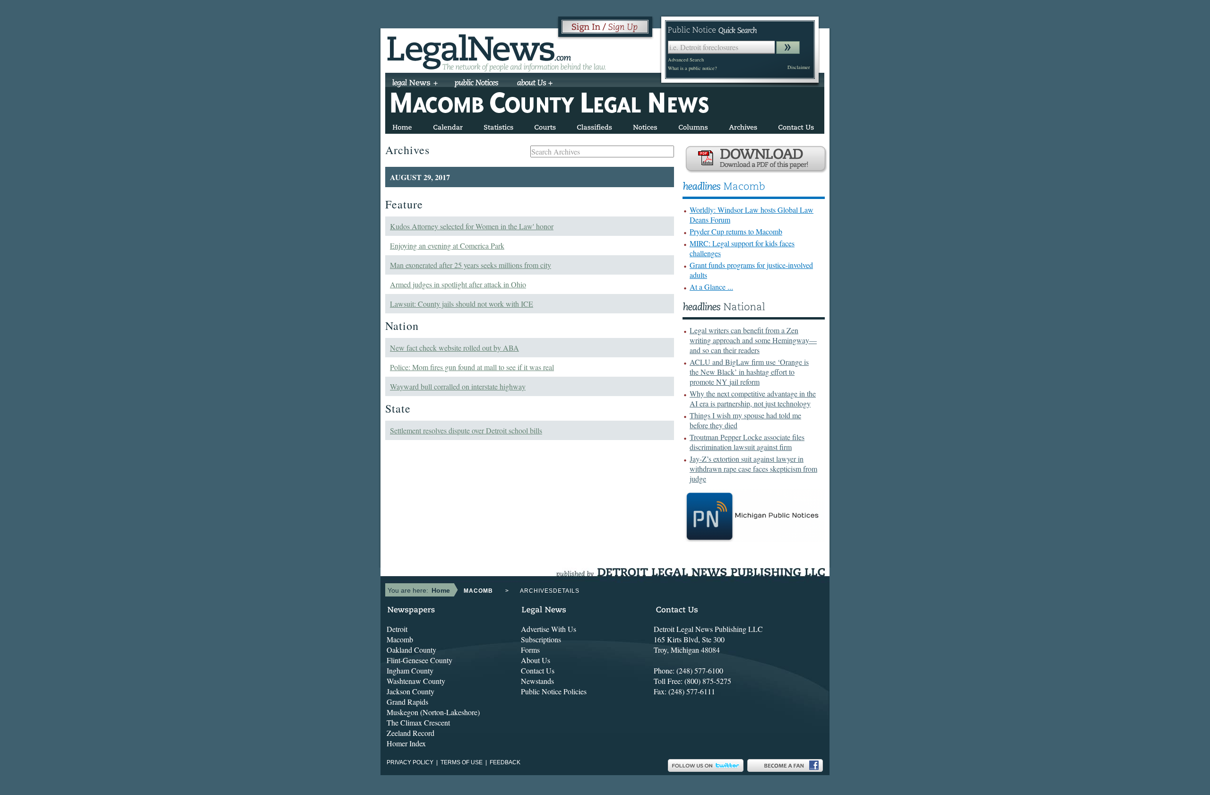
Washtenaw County (416, 681)
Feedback (505, 762)
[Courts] (545, 125)
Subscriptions (541, 639)
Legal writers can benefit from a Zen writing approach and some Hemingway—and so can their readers (753, 340)
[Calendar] (448, 125)
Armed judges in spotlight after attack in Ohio (458, 284)
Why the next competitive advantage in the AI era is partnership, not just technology (753, 398)
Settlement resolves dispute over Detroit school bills (466, 430)
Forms (530, 650)
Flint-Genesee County (419, 660)
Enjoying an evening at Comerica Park (447, 246)
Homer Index (406, 743)
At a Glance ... (711, 287)
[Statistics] (498, 125)
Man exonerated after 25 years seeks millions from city (470, 265)
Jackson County (410, 691)
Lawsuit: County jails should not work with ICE (461, 304)
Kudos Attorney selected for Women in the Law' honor (471, 226)
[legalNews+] (415, 84)
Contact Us (537, 670)
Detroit (397, 629)
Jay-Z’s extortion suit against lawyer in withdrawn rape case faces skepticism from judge (753, 469)
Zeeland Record (410, 733)
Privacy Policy (410, 762)
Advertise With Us (548, 629)
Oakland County (411, 650)
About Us (535, 660)
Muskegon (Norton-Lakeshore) (433, 712)
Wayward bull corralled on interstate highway (458, 386)
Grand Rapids (407, 702)
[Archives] (743, 125)
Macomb (400, 639)
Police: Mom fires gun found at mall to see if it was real (472, 367)
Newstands (537, 681)
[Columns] (693, 125)
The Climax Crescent (418, 722)
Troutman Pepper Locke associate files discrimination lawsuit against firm (747, 442)
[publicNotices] (476, 84)
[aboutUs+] (535, 84)
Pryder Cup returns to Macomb (736, 231)
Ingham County (410, 670)
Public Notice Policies (554, 691)
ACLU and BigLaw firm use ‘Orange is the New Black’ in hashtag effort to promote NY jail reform (749, 372)
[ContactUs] (796, 125)
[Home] (402, 125)
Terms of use (462, 762)
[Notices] (645, 125)
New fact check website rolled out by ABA (454, 348)
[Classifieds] (594, 125)
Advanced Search (686, 59)
